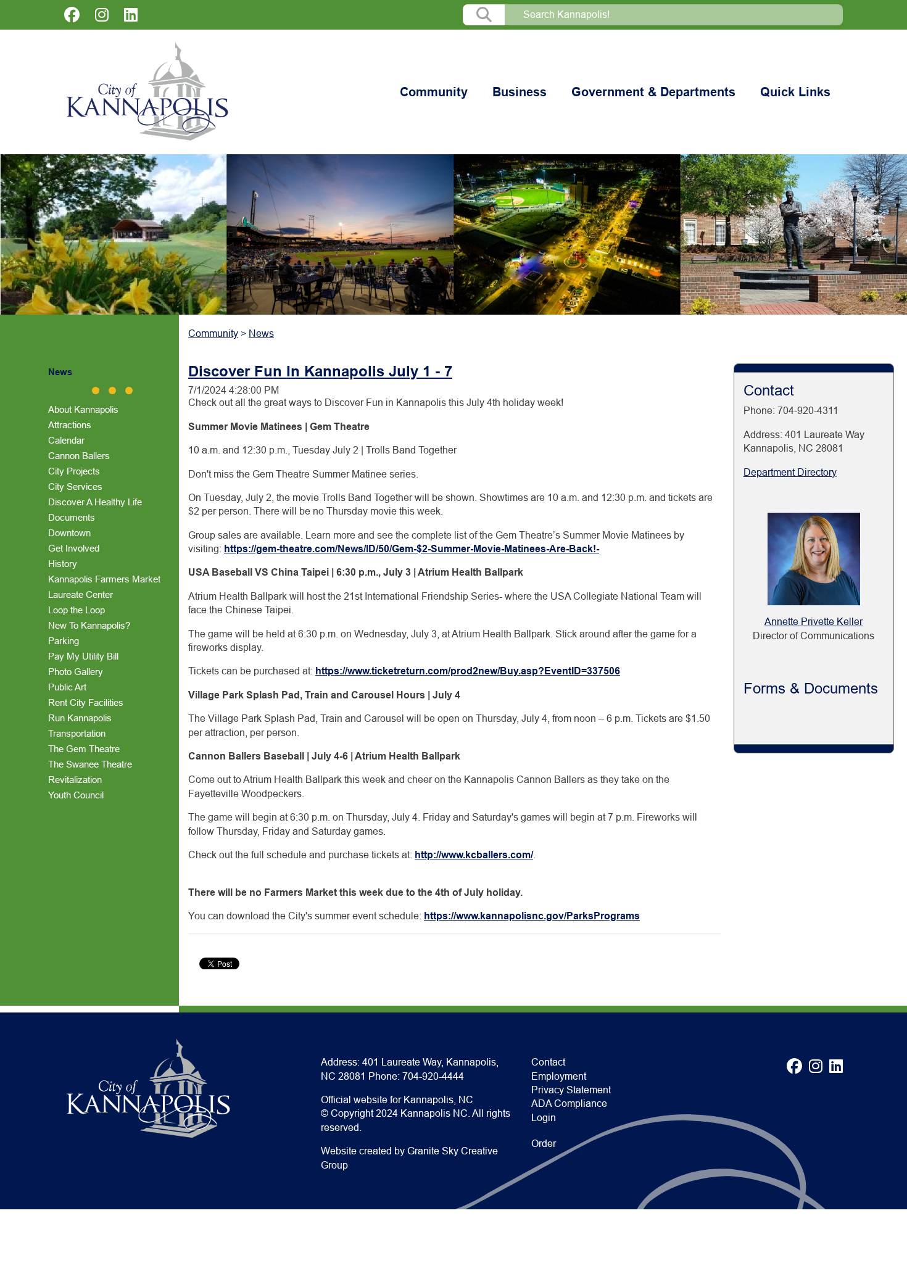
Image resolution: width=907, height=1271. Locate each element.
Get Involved (73, 548)
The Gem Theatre (84, 748)
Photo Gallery (75, 671)
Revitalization (75, 779)
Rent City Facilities (85, 702)
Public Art (67, 687)
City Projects (74, 471)
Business (519, 92)
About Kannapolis (83, 409)
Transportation (77, 733)
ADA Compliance (569, 1103)
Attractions (69, 425)
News (60, 371)
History (62, 563)
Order (543, 1143)
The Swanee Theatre (90, 764)
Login (543, 1117)
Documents (71, 517)
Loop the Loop (76, 610)
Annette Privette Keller (813, 621)
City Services (75, 486)
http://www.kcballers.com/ (474, 855)
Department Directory (790, 472)
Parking (63, 641)
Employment (558, 1076)
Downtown (69, 533)
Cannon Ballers (79, 455)
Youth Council (76, 795)
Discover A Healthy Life (95, 502)
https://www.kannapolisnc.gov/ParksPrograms (532, 916)
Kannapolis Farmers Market (104, 579)
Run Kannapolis (80, 718)
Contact (548, 1062)
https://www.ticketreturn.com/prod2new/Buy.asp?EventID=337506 (467, 671)
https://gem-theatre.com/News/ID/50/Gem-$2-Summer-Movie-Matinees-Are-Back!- (411, 549)
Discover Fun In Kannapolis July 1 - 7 (320, 371)
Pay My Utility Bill (83, 656)
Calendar (66, 440)
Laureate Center (80, 594)
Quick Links (795, 92)
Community (434, 92)
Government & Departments (653, 92)
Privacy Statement (571, 1090)
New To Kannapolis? (89, 625)
